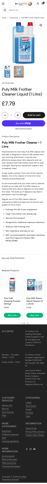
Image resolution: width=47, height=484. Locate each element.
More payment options (23, 129)
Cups (28, 416)
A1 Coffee (22, 476)
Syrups (28, 409)
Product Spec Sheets (35, 435)
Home (4, 18)
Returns (5, 408)
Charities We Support (11, 466)
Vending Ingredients (10, 441)
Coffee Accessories (10, 434)
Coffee (28, 402)
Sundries (29, 412)
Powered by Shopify (10, 479)
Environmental (8, 456)
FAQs (4, 415)
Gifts (4, 438)
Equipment (6, 431)
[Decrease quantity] (5, 115)
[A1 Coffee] (23, 3)
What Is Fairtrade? (9, 459)
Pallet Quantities (9, 463)
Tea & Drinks (31, 406)
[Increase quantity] (18, 115)
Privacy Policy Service (35, 431)
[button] (42, 3)
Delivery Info (7, 405)
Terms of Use (31, 428)
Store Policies (8, 412)
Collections (14, 18)
